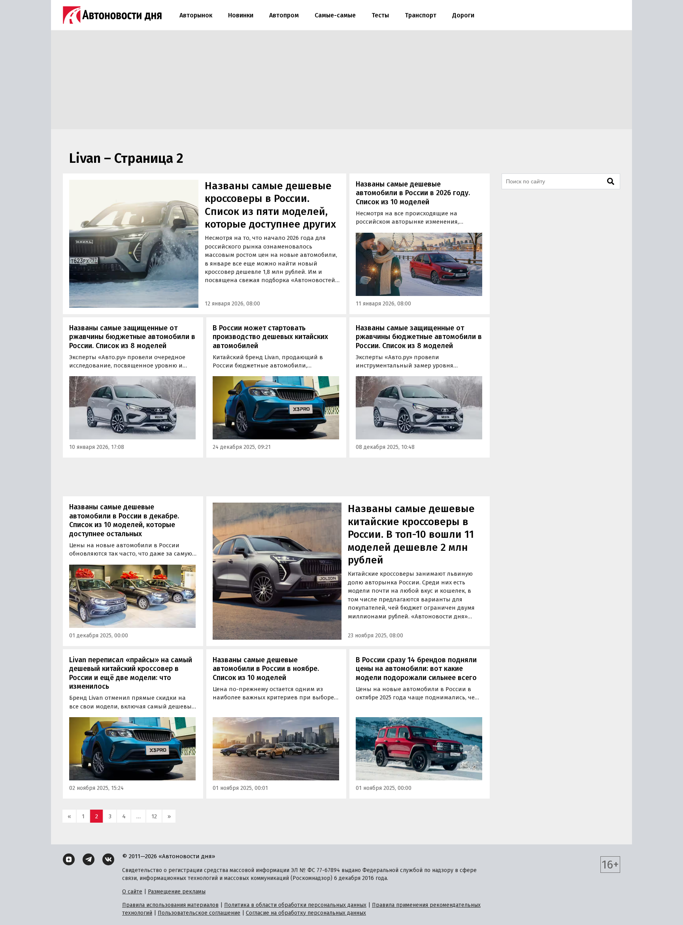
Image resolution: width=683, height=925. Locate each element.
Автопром (284, 15)
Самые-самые (335, 15)
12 (154, 816)
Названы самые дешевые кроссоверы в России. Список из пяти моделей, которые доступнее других (270, 205)
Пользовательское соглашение (199, 913)
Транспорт (420, 15)
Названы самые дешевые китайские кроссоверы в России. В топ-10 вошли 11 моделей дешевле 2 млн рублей (411, 534)
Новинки (240, 15)
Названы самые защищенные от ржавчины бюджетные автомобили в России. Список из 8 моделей (132, 337)
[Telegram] (88, 859)
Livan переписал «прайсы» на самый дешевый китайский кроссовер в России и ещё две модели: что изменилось (130, 673)
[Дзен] (69, 859)
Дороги (463, 15)
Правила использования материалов (170, 905)
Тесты (380, 15)
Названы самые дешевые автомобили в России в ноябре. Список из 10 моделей (266, 669)
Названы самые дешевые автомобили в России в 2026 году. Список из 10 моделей (413, 193)
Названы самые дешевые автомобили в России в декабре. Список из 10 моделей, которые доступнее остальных (124, 520)
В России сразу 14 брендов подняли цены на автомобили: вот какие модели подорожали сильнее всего (416, 669)
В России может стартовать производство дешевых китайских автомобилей (270, 337)
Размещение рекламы (177, 891)
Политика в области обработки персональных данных (295, 905)
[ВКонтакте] (108, 859)
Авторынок (195, 15)
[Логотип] (112, 15)
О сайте (132, 891)
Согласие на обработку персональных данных (306, 913)
